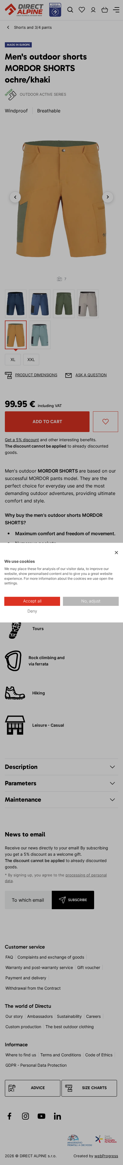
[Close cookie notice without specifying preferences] (116, 552)
